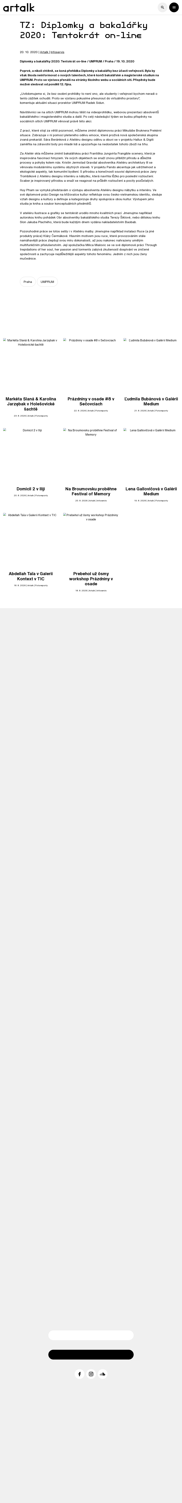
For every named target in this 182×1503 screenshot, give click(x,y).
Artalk (44, 52)
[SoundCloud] (103, 1374)
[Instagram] (91, 1374)
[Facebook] (79, 1374)
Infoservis (57, 52)
